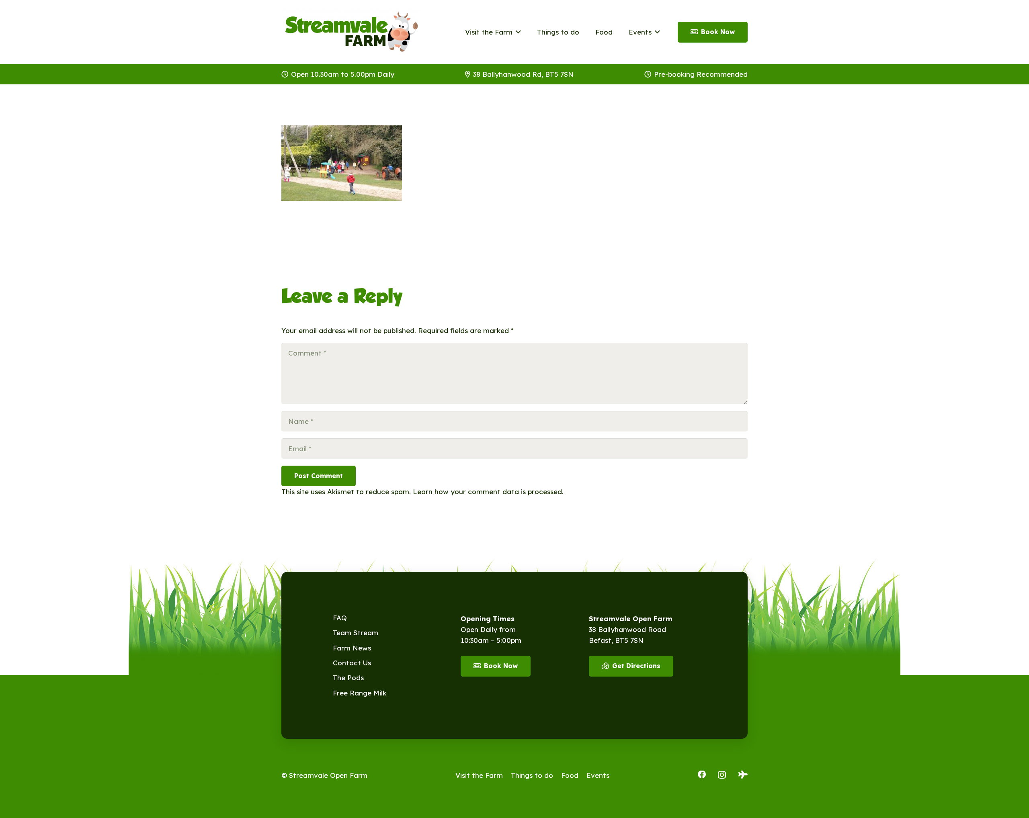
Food (569, 775)
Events (597, 775)
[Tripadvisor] (743, 775)
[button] (516, 32)
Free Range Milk (359, 693)
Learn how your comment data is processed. (488, 491)
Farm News (352, 648)
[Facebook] (702, 775)
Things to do (532, 775)
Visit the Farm (479, 775)
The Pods (348, 677)
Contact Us (352, 662)
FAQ (340, 618)
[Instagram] (722, 775)
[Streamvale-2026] (351, 32)
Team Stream (355, 632)
